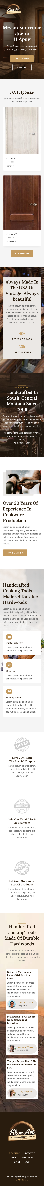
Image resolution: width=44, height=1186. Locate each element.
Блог (17, 1162)
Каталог (30, 1153)
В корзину (10, 166)
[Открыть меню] (40, 8)
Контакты (28, 1157)
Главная (14, 1153)
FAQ (27, 1162)
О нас (13, 1157)
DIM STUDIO (22, 1180)
